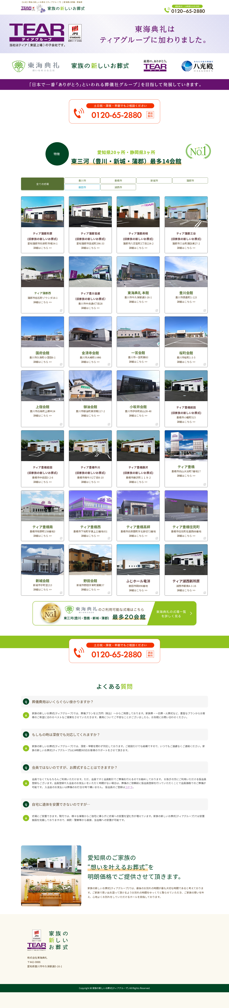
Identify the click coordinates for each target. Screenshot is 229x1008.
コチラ (129, 787)
